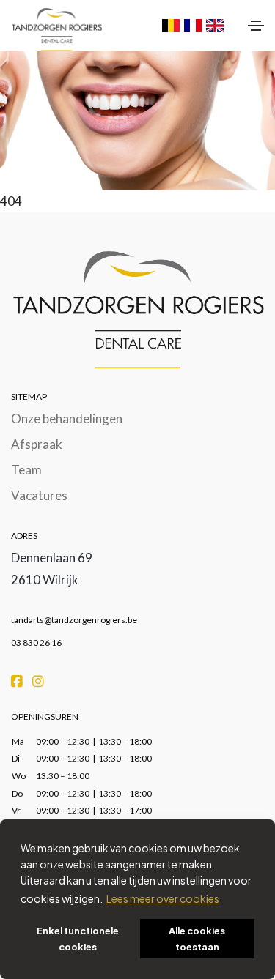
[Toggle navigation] (256, 26)
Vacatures (39, 495)
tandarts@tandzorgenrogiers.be (74, 619)
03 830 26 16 (36, 642)
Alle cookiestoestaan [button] (197, 939)
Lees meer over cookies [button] (162, 898)
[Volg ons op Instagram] (38, 680)
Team (26, 469)
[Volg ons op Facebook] (18, 680)
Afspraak (36, 444)
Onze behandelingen (66, 418)
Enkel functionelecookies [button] (78, 939)
